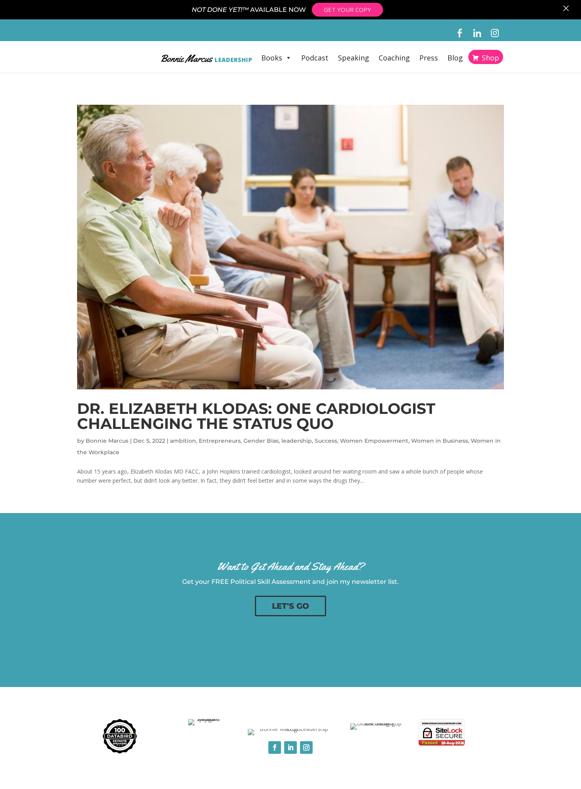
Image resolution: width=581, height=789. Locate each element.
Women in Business (439, 440)
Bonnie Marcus (107, 440)
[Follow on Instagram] (306, 747)
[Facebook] (459, 33)
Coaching (394, 57)
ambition (183, 440)
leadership (296, 440)
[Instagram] (495, 33)
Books (271, 57)
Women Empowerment (374, 440)
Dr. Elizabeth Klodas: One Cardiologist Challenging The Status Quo (256, 416)
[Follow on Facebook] (274, 747)
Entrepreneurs (220, 440)
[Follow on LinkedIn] (290, 747)
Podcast (314, 57)
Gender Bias (261, 440)
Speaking (353, 57)
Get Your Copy (347, 9)
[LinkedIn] (477, 33)
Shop (490, 57)
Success (326, 440)
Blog (455, 57)
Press (428, 57)
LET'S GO (290, 606)
